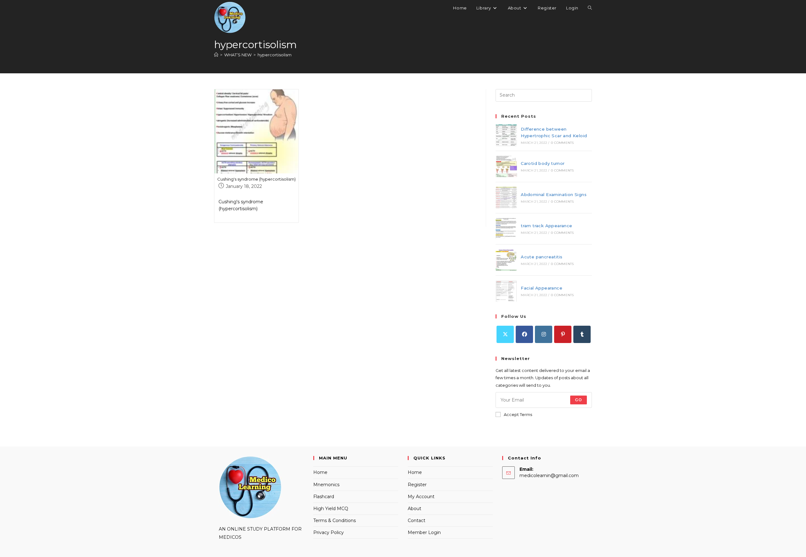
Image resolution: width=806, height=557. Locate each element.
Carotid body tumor (543, 163)
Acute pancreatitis (541, 256)
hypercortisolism (275, 54)
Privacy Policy (328, 532)
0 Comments (562, 143)
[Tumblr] (582, 334)
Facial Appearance (541, 287)
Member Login (424, 532)
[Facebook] (524, 334)
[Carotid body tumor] (506, 166)
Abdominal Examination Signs (554, 194)
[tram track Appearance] (506, 228)
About (414, 508)
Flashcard (323, 496)
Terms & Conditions (334, 520)
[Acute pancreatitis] (506, 260)
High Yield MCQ (330, 508)
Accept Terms (518, 414)
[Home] (216, 54)
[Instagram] (543, 334)
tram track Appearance (546, 225)
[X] (505, 334)
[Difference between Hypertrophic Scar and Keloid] (506, 135)
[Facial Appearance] (506, 291)
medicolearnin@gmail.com (549, 475)
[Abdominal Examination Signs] (506, 197)
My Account (421, 496)
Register (417, 484)
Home (320, 472)
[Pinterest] (562, 334)
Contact (416, 520)
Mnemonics (326, 484)
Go (578, 399)
